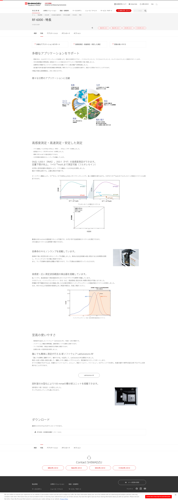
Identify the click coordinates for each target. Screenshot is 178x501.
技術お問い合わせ (100, 468)
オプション (77, 33)
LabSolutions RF (89, 375)
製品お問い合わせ (76, 468)
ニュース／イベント (56, 489)
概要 (35, 33)
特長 (41, 33)
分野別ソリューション (57, 484)
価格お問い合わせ (53, 468)
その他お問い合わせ (124, 468)
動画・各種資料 (73, 484)
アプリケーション (52, 33)
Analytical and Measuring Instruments (55, 5)
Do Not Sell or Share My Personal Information (158, 496)
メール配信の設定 (133, 482)
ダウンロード (66, 33)
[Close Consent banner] (175, 495)
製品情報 (35, 484)
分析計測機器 (48, 3)
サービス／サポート (75, 489)
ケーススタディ (37, 489)
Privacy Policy (64, 499)
